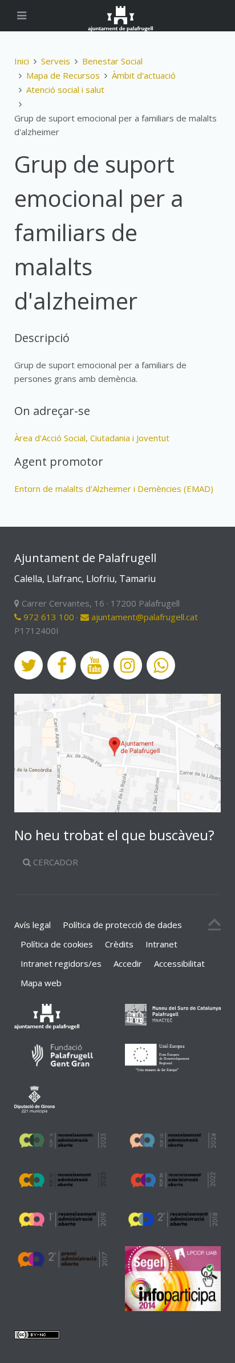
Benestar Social (112, 61)
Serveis (55, 61)
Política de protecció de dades (122, 924)
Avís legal (32, 924)
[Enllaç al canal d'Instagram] (128, 665)
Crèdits (119, 944)
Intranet (161, 944)
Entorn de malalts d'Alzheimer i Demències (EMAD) (113, 488)
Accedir (128, 963)
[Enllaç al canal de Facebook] (61, 665)
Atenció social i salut (65, 89)
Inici (21, 61)
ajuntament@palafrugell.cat (143, 616)
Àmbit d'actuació (144, 75)
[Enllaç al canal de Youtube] (94, 665)
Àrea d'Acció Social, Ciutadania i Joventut (91, 438)
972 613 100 (47, 616)
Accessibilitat (179, 963)
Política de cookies (57, 944)
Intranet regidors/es (61, 963)
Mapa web (41, 982)
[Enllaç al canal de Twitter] (28, 665)
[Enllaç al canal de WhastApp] (161, 665)
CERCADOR (54, 862)
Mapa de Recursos (63, 75)
